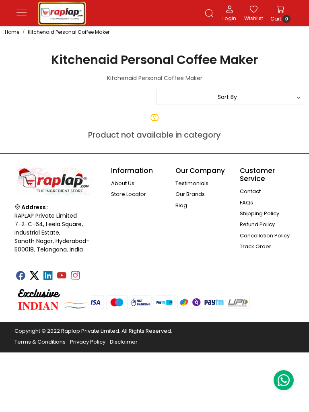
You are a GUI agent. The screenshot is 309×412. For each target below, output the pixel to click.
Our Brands (190, 194)
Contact (250, 191)
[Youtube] (62, 276)
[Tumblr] (89, 273)
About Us (122, 183)
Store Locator (128, 194)
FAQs (246, 202)
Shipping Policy (259, 213)
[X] (34, 276)
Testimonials (191, 183)
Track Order (255, 246)
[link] (209, 13)
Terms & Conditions (40, 342)
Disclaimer (124, 342)
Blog (181, 205)
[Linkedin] (48, 276)
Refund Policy (257, 224)
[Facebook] (20, 276)
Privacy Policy (87, 342)
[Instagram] (75, 276)
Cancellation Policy (265, 235)
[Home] (62, 13)
